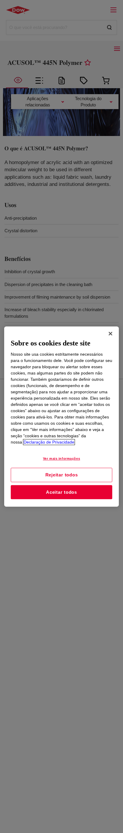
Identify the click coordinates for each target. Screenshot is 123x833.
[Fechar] (110, 333)
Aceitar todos (61, 492)
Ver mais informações (61, 458)
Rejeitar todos (61, 474)
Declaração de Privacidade (49, 442)
